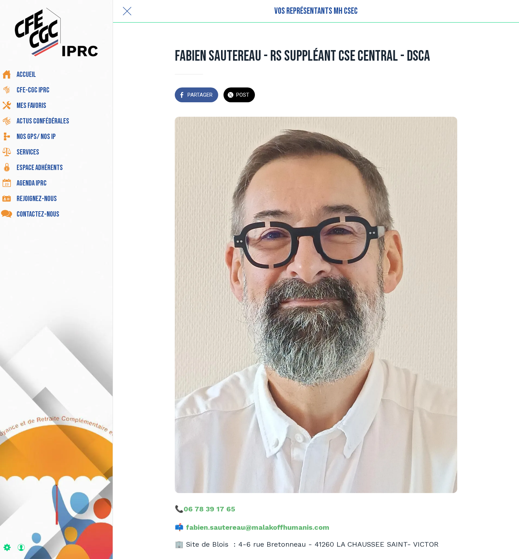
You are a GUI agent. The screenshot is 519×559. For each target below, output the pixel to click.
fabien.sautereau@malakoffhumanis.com (257, 527)
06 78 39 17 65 (209, 509)
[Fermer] (127, 11)
